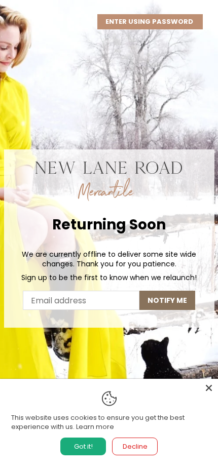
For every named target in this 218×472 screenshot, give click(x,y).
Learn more (95, 426)
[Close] (209, 388)
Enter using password (150, 21)
